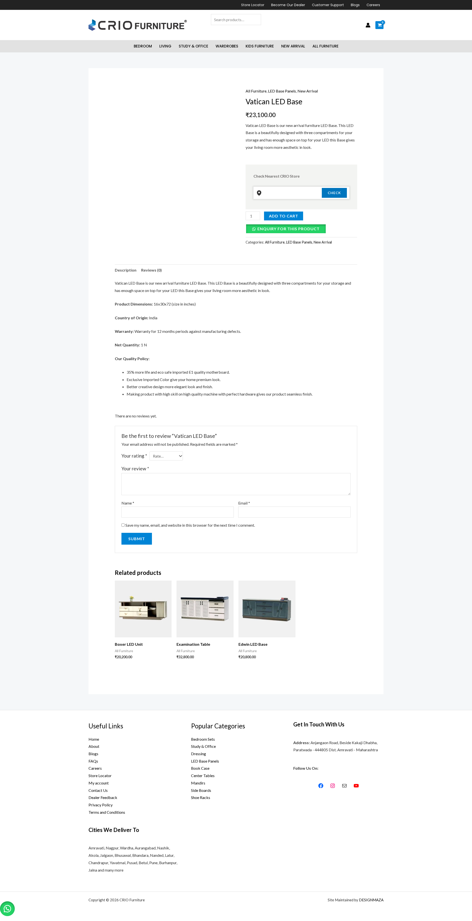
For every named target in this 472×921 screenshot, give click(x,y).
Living (165, 46)
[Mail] (344, 786)
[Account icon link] (368, 25)
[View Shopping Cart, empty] (379, 25)
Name (127, 503)
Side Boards (201, 790)
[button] (7, 908)
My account (98, 783)
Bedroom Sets (203, 739)
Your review (135, 468)
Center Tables (203, 775)
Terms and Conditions (106, 812)
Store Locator (252, 4)
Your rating (134, 456)
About (93, 746)
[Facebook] (321, 786)
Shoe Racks (200, 797)
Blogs (355, 4)
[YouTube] (356, 786)
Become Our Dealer (288, 4)
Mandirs (198, 783)
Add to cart (283, 216)
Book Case (200, 768)
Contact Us (98, 790)
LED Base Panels (282, 91)
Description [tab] (125, 270)
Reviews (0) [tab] (151, 270)
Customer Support (328, 4)
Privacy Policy (100, 804)
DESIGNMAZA (371, 900)
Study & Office (193, 46)
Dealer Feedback (102, 797)
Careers (373, 4)
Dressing (198, 753)
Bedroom (143, 46)
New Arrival (293, 46)
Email (244, 503)
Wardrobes (227, 46)
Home (93, 739)
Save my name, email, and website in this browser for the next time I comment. (190, 525)
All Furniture (325, 46)
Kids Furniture (260, 46)
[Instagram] (333, 786)
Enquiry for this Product (288, 228)
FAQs (93, 761)
